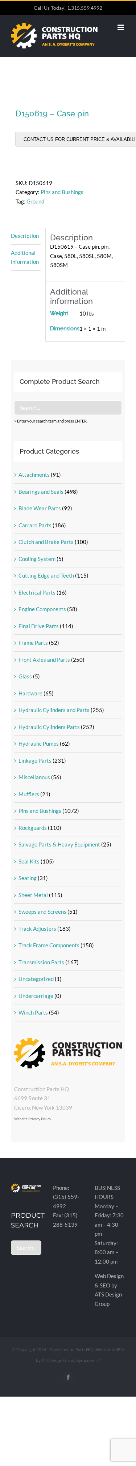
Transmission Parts (41, 962)
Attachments (34, 474)
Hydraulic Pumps (38, 743)
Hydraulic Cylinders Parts (49, 727)
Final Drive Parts (38, 626)
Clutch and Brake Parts (46, 542)
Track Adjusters (37, 928)
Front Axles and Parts (44, 659)
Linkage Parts (34, 760)
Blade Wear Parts (39, 508)
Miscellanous (34, 777)
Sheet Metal (33, 895)
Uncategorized (36, 979)
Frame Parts (33, 642)
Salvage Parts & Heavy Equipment (59, 844)
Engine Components (42, 609)
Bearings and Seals (40, 491)
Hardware (30, 693)
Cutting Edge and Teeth (46, 575)
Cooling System (36, 559)
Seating (27, 878)
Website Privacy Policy (32, 1118)
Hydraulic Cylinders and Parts (54, 710)
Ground (35, 201)
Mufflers (28, 794)
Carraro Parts (34, 525)
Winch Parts (33, 1012)
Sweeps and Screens (42, 911)
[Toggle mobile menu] (121, 27)
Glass (25, 676)
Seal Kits (29, 861)
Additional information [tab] (25, 257)
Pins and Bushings (62, 192)
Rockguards (32, 827)
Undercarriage (35, 996)
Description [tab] (25, 235)
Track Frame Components (48, 945)
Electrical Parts (36, 592)
